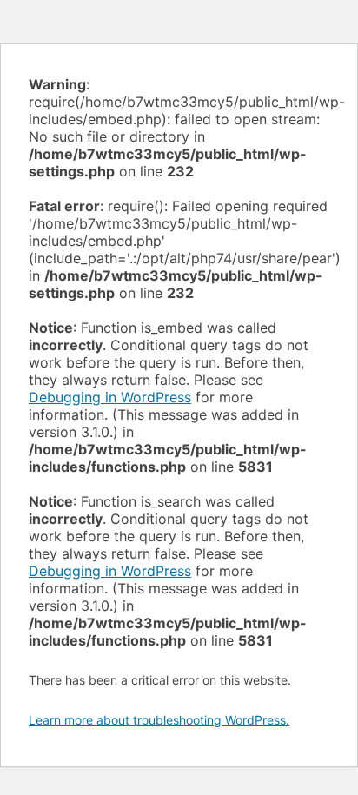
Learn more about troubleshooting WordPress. (159, 719)
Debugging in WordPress (110, 397)
